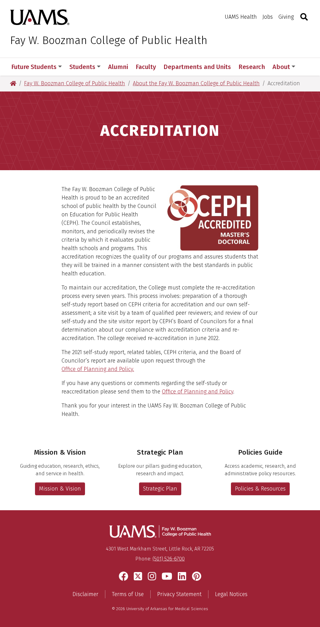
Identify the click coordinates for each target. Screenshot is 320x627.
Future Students (34, 67)
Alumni (118, 67)
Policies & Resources (260, 488)
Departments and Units (197, 67)
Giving (286, 16)
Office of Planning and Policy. (98, 369)
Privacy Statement (179, 594)
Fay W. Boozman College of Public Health (109, 40)
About (281, 67)
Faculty (146, 67)
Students (82, 67)
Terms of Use (128, 594)
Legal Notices (231, 594)
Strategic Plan (160, 488)
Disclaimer (85, 594)
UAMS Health (241, 16)
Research (251, 67)
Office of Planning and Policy (197, 391)
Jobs (267, 16)
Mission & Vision (60, 488)
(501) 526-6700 (168, 559)
